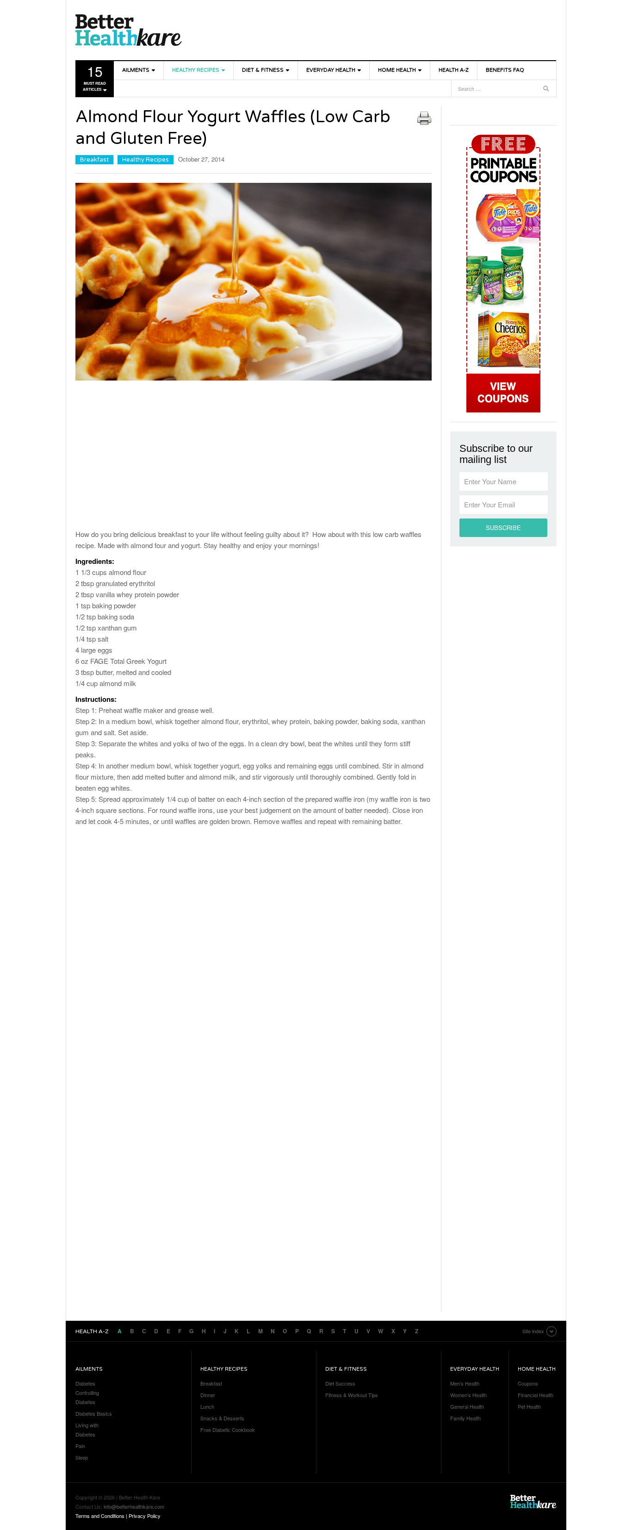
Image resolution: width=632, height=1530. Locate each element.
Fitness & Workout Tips (351, 1395)
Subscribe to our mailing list (496, 454)
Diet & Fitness (263, 70)
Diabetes (85, 1383)
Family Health (465, 1418)
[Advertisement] (253, 457)
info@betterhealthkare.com (134, 1506)
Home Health (397, 70)
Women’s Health (468, 1395)
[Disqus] (253, 954)
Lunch (207, 1406)
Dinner (207, 1395)
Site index (533, 1331)
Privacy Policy (145, 1515)
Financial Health (535, 1395)
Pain (80, 1445)
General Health (467, 1406)
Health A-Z (454, 70)
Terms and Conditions (99, 1515)
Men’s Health (464, 1383)
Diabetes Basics (93, 1413)
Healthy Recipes (195, 70)
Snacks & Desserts (222, 1418)
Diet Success (340, 1383)
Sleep (81, 1457)
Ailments (135, 70)
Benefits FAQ (505, 70)
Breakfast (94, 159)
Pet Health (529, 1406)
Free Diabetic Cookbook (227, 1429)
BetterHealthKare (128, 30)
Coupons (528, 1383)
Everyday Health (330, 70)
